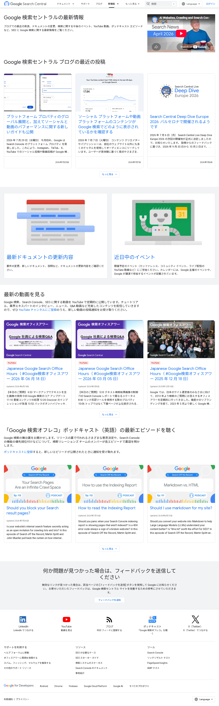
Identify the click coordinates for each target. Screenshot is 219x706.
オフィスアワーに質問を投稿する (21, 658)
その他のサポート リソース (17, 668)
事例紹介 (80, 673)
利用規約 (8, 699)
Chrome (58, 686)
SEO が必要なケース (86, 652)
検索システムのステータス (89, 663)
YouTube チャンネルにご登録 (38, 309)
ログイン (210, 4)
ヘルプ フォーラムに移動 (16, 652)
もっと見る (131, 3)
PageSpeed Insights (157, 663)
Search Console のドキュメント (92, 668)
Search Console (155, 652)
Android (44, 686)
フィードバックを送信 (109, 600)
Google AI (118, 686)
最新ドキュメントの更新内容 (40, 257)
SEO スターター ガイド (87, 658)
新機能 (111, 3)
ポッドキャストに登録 (18, 452)
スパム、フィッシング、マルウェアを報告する (27, 663)
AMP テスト (153, 668)
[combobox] (161, 4)
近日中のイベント (134, 257)
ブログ (99, 3)
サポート (85, 3)
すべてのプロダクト (139, 686)
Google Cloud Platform (95, 686)
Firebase (73, 686)
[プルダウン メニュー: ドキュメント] (74, 4)
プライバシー (22, 699)
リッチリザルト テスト (158, 658)
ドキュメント (63, 3)
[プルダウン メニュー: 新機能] (119, 4)
